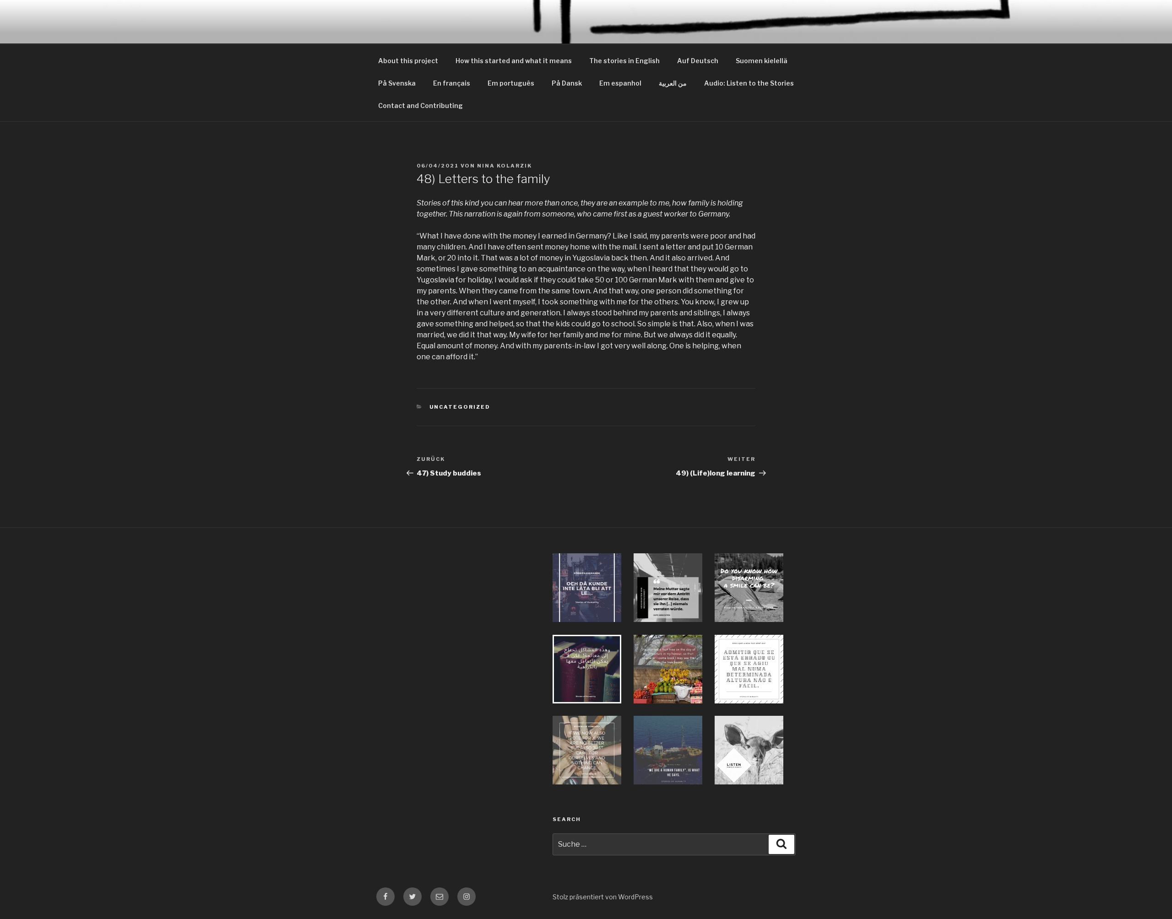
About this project (408, 61)
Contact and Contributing (420, 105)
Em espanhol (620, 83)
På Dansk (567, 83)
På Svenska (397, 83)
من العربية (673, 83)
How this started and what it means (514, 61)
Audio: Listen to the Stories (749, 83)
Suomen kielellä (761, 61)
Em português (511, 83)
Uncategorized (460, 407)
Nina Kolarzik (504, 165)
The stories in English (624, 61)
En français (451, 83)
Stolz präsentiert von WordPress (603, 897)
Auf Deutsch (697, 61)
